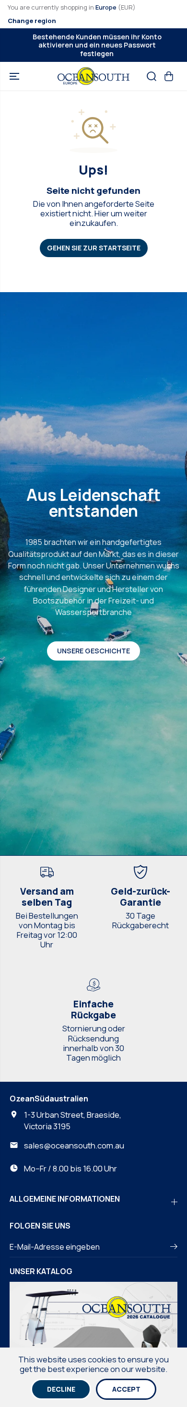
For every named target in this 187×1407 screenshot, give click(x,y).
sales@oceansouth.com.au (74, 1145)
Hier (101, 213)
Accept (126, 1389)
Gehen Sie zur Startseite (93, 247)
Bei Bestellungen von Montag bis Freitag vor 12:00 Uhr (47, 930)
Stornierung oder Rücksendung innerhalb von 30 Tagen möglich (93, 1043)
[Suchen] (151, 76)
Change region (32, 20)
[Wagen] (168, 76)
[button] (15, 76)
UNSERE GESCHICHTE (93, 650)
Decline (61, 1389)
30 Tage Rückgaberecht (140, 920)
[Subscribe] (173, 1248)
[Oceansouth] (93, 76)
